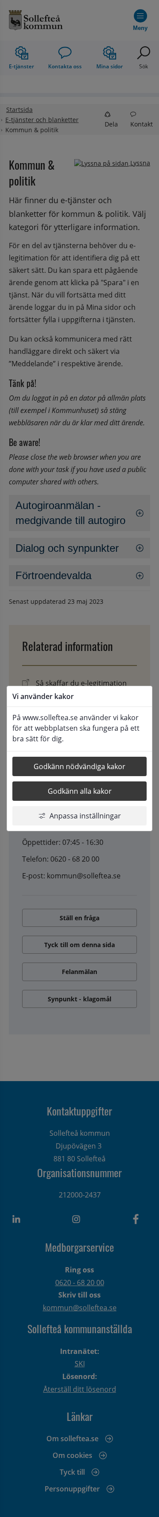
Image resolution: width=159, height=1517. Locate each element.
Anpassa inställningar (85, 816)
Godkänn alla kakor (80, 791)
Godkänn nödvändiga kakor (79, 766)
